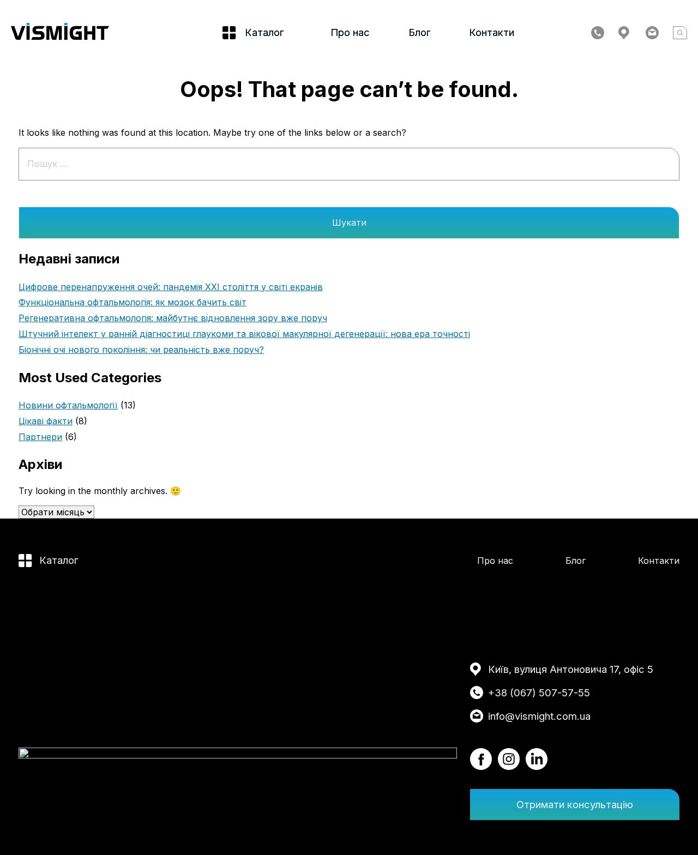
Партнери (40, 436)
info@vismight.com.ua (539, 716)
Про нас (350, 32)
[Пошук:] (349, 163)
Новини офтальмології (68, 405)
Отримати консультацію (574, 804)
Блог (419, 32)
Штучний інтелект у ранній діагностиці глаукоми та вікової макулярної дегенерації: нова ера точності (244, 333)
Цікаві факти (46, 421)
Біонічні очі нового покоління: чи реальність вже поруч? (141, 349)
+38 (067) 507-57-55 (539, 693)
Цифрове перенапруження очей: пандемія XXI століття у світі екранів (171, 286)
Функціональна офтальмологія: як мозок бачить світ (132, 302)
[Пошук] (680, 32)
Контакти (491, 32)
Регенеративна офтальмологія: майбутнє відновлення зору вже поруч (173, 317)
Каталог (59, 560)
